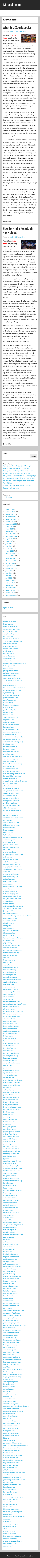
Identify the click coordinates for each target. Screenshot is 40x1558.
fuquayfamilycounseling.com (12, 1511)
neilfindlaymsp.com (9, 1205)
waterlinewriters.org (9, 1269)
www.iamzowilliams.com (11, 1409)
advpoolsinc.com (8, 1217)
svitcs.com (6, 1239)
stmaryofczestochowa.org (11, 1092)
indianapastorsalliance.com (12, 1222)
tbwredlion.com (8, 1453)
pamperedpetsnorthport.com (13, 854)
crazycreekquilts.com (10, 1033)
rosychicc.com (8, 962)
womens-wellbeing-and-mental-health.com (17, 916)
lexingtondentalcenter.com (12, 899)
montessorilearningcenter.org (13, 1460)
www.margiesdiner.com (11, 1352)
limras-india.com (8, 624)
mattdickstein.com (9, 1288)
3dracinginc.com (8, 999)
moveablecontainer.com (11, 751)
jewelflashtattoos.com (10, 698)
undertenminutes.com (10, 648)
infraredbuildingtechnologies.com (14, 774)
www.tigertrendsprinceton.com (13, 1310)
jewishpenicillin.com (10, 911)
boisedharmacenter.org (11, 952)
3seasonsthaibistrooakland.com (13, 938)
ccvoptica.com (8, 1379)
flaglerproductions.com (11, 1026)
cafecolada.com (8, 984)
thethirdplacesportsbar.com (12, 1423)
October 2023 (10, 563)
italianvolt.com (8, 835)
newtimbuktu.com (9, 656)
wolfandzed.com (8, 1389)
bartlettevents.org (9, 749)
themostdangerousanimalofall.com (14, 1004)
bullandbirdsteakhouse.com (12, 1359)
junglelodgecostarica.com (11, 1131)
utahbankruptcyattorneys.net (13, 818)
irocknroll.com (8, 820)
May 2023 (9, 575)
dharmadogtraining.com (11, 1524)
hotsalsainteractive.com (11, 639)
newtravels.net (8, 668)
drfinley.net (7, 1502)
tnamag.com (7, 1252)
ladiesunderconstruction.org (12, 764)
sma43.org (6, 1367)
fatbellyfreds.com (9, 1431)
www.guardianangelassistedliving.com (15, 1445)
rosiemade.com (8, 857)
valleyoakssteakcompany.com (13, 1225)
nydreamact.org (8, 693)
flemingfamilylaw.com (10, 1504)
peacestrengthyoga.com (11, 1323)
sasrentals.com (8, 884)
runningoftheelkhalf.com (11, 1318)
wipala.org (6, 957)
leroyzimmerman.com (10, 1499)
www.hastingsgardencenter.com (13, 1411)
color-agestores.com (10, 955)
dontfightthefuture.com (11, 800)
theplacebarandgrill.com (11, 1212)
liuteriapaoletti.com (9, 1163)
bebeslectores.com (9, 766)
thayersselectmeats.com (11, 1257)
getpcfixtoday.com (9, 700)
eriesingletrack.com (9, 852)
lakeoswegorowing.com (11, 1509)
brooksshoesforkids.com (11, 1254)
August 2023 (10, 568)
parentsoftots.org (9, 1274)
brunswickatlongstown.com (12, 1107)
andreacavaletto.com (10, 948)
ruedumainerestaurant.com (12, 1063)
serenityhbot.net (8, 1301)
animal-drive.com (9, 1249)
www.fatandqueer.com (10, 1335)
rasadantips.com (8, 653)
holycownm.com (8, 1188)
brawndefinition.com (10, 1028)
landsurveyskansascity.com (12, 1340)
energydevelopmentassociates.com (15, 781)
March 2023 (10, 580)
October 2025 (10, 521)
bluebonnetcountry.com (11, 705)
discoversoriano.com (10, 987)
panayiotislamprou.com (11, 729)
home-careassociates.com (12, 945)
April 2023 (9, 578)
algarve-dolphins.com (10, 1139)
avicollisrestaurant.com (10, 1207)
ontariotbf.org (7, 683)
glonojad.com (7, 1068)
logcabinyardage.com (10, 1281)
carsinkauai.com (8, 1475)
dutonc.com (7, 1124)
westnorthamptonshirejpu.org (13, 742)
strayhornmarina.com (10, 1024)
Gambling (8, 221)
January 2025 (10, 531)
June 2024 (9, 544)
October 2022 (10, 593)
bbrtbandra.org (8, 702)
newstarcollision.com (10, 881)
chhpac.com (7, 1521)
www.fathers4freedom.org (11, 1313)
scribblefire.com (8, 940)
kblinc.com (6, 850)
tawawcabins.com (9, 827)
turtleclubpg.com (8, 1193)
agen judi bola (8, 608)
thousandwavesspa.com (11, 1200)
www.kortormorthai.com (11, 1333)
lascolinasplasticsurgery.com (12, 1362)
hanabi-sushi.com (9, 1386)
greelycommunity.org (10, 1060)
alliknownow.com (9, 1009)
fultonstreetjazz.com (10, 747)
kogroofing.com (8, 720)
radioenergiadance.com (11, 724)
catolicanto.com (8, 928)
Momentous (29, 1556)
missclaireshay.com (9, 622)
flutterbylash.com (9, 1487)
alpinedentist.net (9, 722)
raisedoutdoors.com (9, 813)
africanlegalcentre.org (10, 1055)
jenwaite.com (7, 1494)
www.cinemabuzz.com (10, 1394)
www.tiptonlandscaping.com (12, 1374)
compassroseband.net (10, 1244)
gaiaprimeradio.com (10, 1119)
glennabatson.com (9, 1021)
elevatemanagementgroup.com (13, 1497)
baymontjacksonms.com (11, 1154)
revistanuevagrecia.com (11, 1070)
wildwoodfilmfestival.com (11, 739)
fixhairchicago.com (9, 1230)
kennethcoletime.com (10, 1102)
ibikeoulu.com (7, 1087)
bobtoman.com (8, 715)
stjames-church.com (10, 1073)
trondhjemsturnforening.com (13, 1448)
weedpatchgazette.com (11, 847)
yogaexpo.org (7, 943)
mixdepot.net (7, 1396)
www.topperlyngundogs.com (12, 1315)
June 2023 (9, 573)
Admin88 (23, 31)
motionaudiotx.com (9, 1526)
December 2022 (11, 588)
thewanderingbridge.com (11, 1097)
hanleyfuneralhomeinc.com (12, 864)
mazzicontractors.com (10, 1421)
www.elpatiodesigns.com (11, 1433)
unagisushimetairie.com (11, 695)
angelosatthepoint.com (11, 1220)
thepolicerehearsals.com (11, 1006)
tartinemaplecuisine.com (11, 1109)
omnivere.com (8, 651)
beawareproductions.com (11, 1082)
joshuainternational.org (11, 1303)
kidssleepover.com (9, 666)
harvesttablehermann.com (12, 776)
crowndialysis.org (8, 903)
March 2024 (10, 551)
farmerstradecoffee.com (11, 1279)
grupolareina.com (9, 754)
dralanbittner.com (9, 842)
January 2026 (10, 514)
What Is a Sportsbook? (17, 28)
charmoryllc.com (8, 997)
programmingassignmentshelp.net (14, 663)
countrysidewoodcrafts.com (12, 678)
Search (5, 453)
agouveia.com (8, 1514)
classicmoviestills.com (10, 982)
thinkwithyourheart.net (10, 815)
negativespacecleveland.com (12, 1161)
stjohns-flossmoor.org (10, 1173)
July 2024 (9, 541)
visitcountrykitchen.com (11, 1136)
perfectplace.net (8, 935)
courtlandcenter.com (10, 1203)
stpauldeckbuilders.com (11, 1342)
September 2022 (11, 595)
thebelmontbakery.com (11, 673)
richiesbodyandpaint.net (11, 629)
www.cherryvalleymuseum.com (13, 756)
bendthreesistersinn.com (11, 1171)
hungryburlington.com (10, 1105)
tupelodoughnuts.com (10, 859)
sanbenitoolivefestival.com (12, 979)
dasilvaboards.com (9, 1019)
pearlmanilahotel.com (10, 710)
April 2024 (9, 548)
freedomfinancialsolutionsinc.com (14, 1325)
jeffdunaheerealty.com (10, 1320)
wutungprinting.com (10, 1146)
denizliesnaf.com (9, 1232)
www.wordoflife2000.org (11, 823)
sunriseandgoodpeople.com (12, 1166)
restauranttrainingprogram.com (13, 906)
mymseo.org (7, 1519)
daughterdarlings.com (10, 634)
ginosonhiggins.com (10, 1144)
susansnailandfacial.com (11, 1306)
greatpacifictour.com (10, 1195)
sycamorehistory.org (10, 1401)
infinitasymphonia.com (11, 1053)
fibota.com (6, 1438)
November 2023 (11, 561)
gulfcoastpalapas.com (10, 1264)
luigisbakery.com (8, 1384)
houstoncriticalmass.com (11, 1002)
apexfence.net (8, 1546)
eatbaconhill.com (9, 661)
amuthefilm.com (8, 1046)
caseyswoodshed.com (10, 1227)
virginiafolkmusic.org (10, 918)
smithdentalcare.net (10, 1538)
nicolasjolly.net (8, 1051)
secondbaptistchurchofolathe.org (14, 1516)
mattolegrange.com (9, 1129)
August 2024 (10, 539)
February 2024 (10, 553)
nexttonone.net (8, 1298)
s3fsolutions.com (8, 786)
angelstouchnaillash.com (11, 874)
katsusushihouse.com (10, 1058)
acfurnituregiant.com (10, 646)
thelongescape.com (9, 1127)
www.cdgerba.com (9, 1440)
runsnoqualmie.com (9, 1347)
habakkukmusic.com (10, 1296)
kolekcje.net (7, 926)
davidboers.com (8, 1283)
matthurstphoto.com (10, 1467)
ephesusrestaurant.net (10, 1426)
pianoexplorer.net (9, 1413)
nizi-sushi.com (11, 5)
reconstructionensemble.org (12, 1181)
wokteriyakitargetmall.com (12, 896)
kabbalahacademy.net (10, 876)
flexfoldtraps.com (9, 1328)
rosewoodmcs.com (9, 1399)
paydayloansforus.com (10, 671)
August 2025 (10, 526)
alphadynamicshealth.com (12, 1485)
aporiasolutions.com (10, 1259)
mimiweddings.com (9, 1534)
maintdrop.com (8, 712)
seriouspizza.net (8, 1242)
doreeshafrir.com (8, 1078)
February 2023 (10, 583)
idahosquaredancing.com (11, 825)
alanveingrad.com (9, 1141)
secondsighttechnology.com (12, 886)
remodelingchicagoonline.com (13, 1369)
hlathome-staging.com (10, 894)
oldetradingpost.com (10, 761)
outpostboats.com (9, 965)
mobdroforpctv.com (9, 975)
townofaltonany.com (10, 1156)
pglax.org (6, 1158)
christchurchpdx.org (9, 1038)
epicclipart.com (8, 707)
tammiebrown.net (9, 1122)
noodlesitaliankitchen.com (12, 690)
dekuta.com (7, 1391)
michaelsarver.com (9, 889)
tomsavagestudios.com (10, 913)
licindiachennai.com (10, 631)
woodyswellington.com (10, 1428)
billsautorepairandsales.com (12, 1455)
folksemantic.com (9, 830)
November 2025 (11, 519)
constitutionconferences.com (13, 1234)
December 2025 (11, 517)
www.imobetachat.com (10, 1286)
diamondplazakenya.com (11, 1450)
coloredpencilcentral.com (11, 805)
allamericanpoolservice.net (12, 908)
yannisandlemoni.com (10, 845)
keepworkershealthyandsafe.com (14, 688)
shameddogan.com (9, 1271)
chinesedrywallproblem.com (12, 1168)
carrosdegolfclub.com (10, 778)
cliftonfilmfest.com (9, 808)
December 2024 (11, 534)
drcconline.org (8, 1210)
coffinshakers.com (9, 1090)
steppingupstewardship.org (12, 1377)
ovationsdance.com (9, 921)
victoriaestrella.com (9, 1198)
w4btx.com (6, 872)
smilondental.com (9, 879)
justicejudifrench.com (10, 1095)
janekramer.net (8, 1112)
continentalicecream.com (11, 1031)
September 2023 (11, 566)
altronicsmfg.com (9, 658)
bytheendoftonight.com (11, 967)
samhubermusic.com (10, 1543)
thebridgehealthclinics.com (12, 1266)
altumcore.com (8, 1247)
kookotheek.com (8, 727)
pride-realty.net (8, 1482)
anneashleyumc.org (9, 1337)
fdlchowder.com (8, 1355)
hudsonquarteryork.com (11, 1435)
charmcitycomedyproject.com (13, 1080)
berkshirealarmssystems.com (12, 837)
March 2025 (10, 529)
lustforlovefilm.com (9, 1048)
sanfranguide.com (9, 994)
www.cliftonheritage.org (11, 1364)
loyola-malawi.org (9, 960)
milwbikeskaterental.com (11, 1151)
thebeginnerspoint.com (11, 989)
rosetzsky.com (8, 1065)
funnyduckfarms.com (10, 1492)
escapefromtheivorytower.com (13, 791)
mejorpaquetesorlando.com (12, 867)
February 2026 (10, 512)
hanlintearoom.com (9, 1489)
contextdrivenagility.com (11, 1085)
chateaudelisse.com (9, 734)
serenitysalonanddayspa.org (12, 641)
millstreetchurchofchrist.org (12, 1477)
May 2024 (9, 546)
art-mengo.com (8, 1117)
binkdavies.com (8, 1036)
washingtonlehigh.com (10, 1382)
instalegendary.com (9, 685)
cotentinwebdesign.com (11, 759)
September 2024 (11, 536)
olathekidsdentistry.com (11, 862)
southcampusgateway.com (12, 732)
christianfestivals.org (10, 1134)
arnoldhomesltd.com (10, 803)
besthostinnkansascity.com (12, 1536)
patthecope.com (8, 1237)
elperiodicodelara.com (10, 626)
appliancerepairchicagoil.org (12, 680)
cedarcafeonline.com (10, 644)
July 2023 (9, 571)
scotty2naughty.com (10, 1075)
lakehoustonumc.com (10, 1293)
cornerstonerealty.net (10, 1404)
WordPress (18, 1556)
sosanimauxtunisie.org (10, 717)
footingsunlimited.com (10, 1345)
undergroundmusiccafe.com (12, 1541)
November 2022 (11, 590)
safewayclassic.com (9, 675)
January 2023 (10, 585)
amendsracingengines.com (12, 1330)
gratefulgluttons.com (10, 972)
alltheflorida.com (8, 1470)
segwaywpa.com (8, 1261)
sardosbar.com (8, 832)
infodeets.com (8, 636)
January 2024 (10, 556)
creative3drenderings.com (12, 1276)
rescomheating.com (9, 1531)
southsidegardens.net (10, 1416)
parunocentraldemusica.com (12, 1443)
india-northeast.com (10, 796)
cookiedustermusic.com (11, 1178)
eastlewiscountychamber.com (13, 1011)
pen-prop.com (8, 1308)
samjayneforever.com (10, 1465)
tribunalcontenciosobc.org (12, 1014)
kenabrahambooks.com (11, 1041)
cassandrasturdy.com (10, 977)
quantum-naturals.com (10, 1458)
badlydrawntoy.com (9, 1291)
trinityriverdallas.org (9, 933)
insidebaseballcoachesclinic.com (14, 1472)
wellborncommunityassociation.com (15, 737)
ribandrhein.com (8, 923)
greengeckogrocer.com (10, 891)
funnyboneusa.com (9, 1176)
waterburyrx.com (8, 1215)
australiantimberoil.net (10, 769)
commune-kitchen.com (11, 1043)
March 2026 (10, 509)
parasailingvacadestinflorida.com (14, 1480)
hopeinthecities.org (9, 970)
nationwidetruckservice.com (12, 1190)
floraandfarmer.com (10, 783)
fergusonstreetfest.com (11, 1462)
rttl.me (5, 1529)
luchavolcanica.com (9, 1185)
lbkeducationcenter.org (11, 930)
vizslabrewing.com (9, 840)
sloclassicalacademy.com (11, 1016)
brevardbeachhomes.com (11, 788)
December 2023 (11, 558)
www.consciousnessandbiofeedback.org (16, 1406)
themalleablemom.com (10, 1100)
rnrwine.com (7, 1507)
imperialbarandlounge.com (12, 810)
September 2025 (11, 524)
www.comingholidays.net (11, 992)
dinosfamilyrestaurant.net (11, 771)
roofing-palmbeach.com (11, 798)
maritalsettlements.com (11, 1149)
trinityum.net (7, 1418)
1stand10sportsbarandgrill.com (13, 869)
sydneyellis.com (8, 901)
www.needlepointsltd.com (11, 1357)
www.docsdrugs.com (9, 1350)
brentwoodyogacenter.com (12, 1372)
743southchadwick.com (11, 793)
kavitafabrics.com (9, 1183)
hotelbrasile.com (8, 744)
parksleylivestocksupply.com (12, 950)
